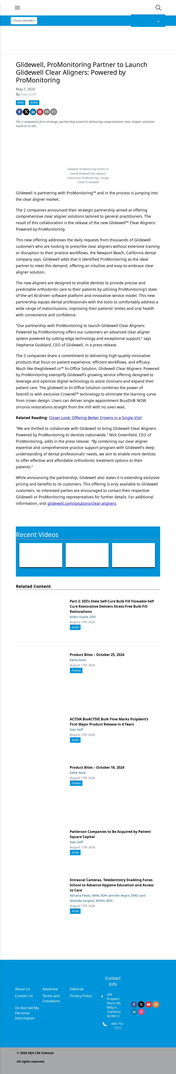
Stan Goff (28, 94)
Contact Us (24, 995)
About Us (22, 989)
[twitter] (26, 111)
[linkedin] (33, 111)
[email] (46, 111)
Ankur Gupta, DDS (83, 617)
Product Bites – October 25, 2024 (97, 654)
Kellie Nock (78, 660)
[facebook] (19, 111)
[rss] (156, 1004)
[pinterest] (39, 111)
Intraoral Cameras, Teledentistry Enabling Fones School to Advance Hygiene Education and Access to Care (112, 885)
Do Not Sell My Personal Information (27, 1013)
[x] (141, 1004)
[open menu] (17, 8)
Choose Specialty (22, 20)
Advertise (50, 989)
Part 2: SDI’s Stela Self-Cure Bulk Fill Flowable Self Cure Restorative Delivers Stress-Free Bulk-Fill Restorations (112, 606)
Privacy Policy (81, 995)
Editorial (76, 989)
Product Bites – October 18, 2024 (97, 767)
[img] (88, 7)
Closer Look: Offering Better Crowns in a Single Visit (95, 417)
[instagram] (141, 1012)
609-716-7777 (117, 1026)
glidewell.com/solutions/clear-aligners (81, 503)
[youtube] (148, 1004)
